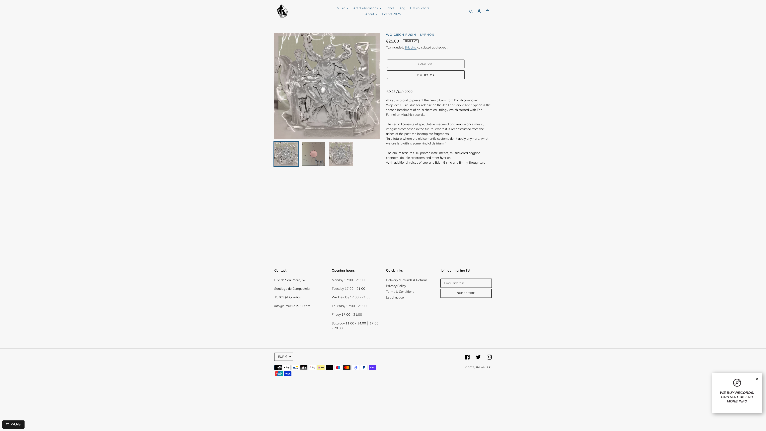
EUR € (282, 357)
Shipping (411, 47)
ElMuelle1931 (484, 367)
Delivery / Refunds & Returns (406, 280)
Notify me (425, 74)
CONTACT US (732, 397)
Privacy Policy (396, 286)
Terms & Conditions (400, 292)
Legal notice (395, 297)
